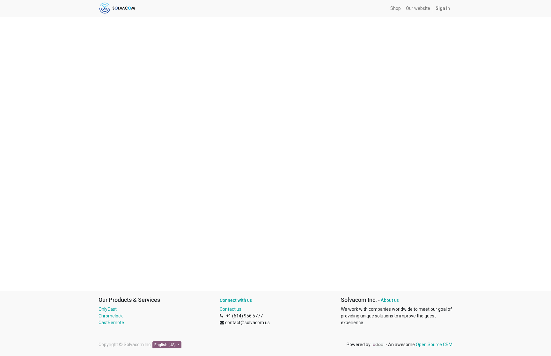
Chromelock (111, 315)
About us (390, 300)
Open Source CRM (434, 344)
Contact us (230, 309)
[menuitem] (395, 8)
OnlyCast (108, 309)
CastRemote (111, 322)
